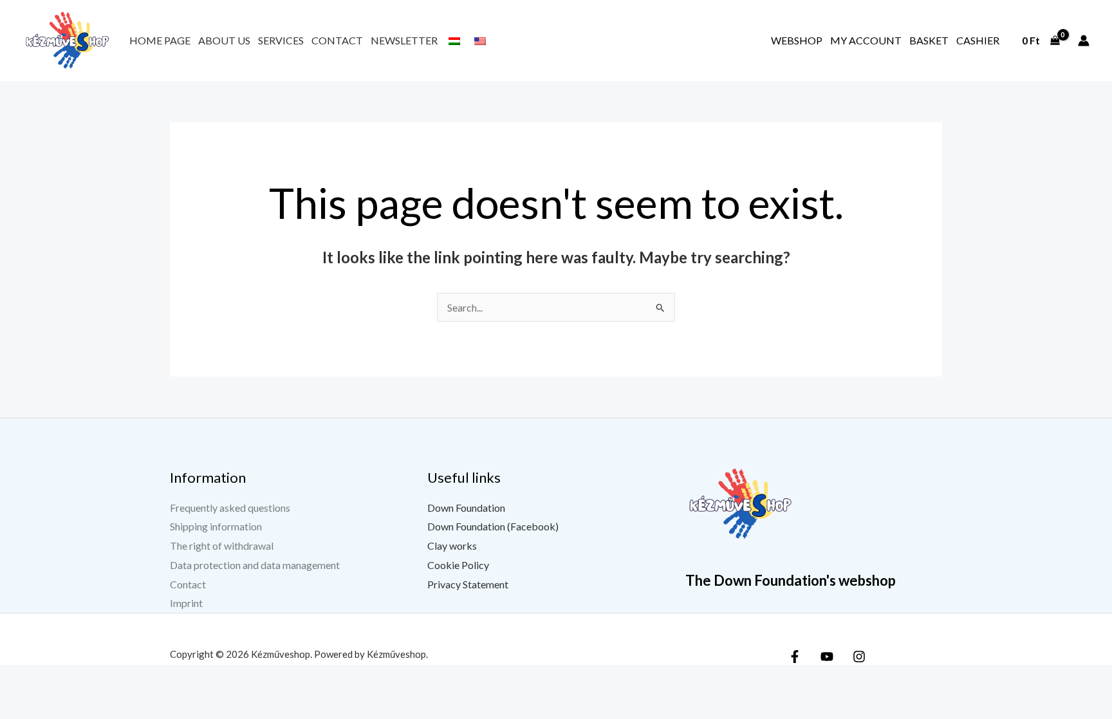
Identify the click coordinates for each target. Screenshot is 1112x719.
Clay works (452, 545)
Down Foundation (466, 507)
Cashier (977, 40)
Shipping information (216, 526)
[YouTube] (826, 656)
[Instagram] (859, 656)
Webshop (796, 40)
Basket (929, 40)
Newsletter (404, 40)
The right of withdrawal (221, 545)
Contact (337, 40)
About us (224, 40)
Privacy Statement (467, 584)
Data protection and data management (255, 565)
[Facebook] (794, 656)
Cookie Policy (458, 565)
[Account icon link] (1083, 40)
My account (866, 40)
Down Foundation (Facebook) (493, 526)
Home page (159, 40)
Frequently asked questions (230, 507)
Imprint (186, 603)
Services (281, 40)
